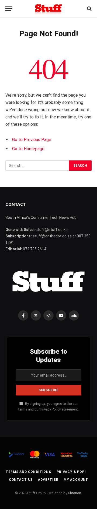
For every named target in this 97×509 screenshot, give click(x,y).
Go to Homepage (28, 148)
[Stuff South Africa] (48, 8)
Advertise (48, 480)
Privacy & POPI (71, 472)
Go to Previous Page (31, 139)
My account (76, 480)
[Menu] (8, 9)
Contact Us (21, 480)
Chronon (74, 493)
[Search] (89, 9)
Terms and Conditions (28, 472)
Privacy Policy (50, 409)
